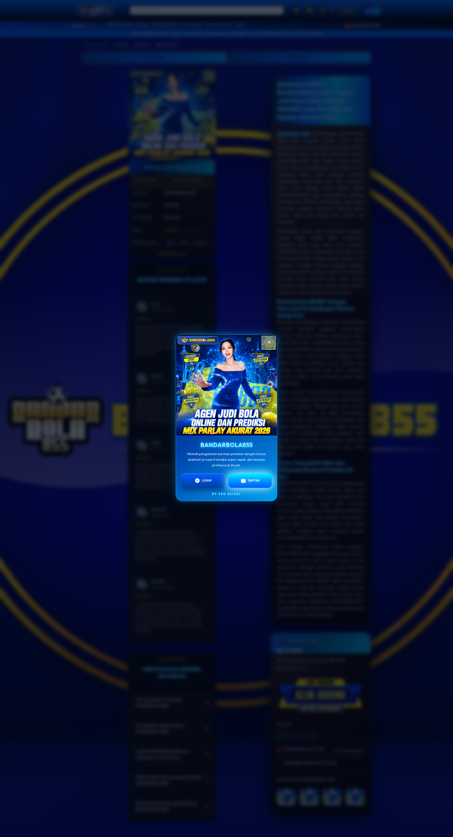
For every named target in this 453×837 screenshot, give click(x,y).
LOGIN (206, 479)
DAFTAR (254, 479)
